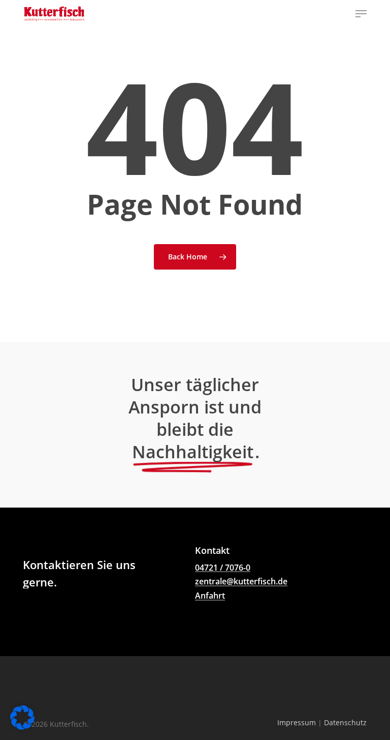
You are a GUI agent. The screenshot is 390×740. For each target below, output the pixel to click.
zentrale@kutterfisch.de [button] (241, 581)
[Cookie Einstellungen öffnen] (22, 727)
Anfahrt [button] (210, 596)
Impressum (296, 722)
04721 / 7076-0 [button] (222, 568)
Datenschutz (345, 722)
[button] (361, 14)
